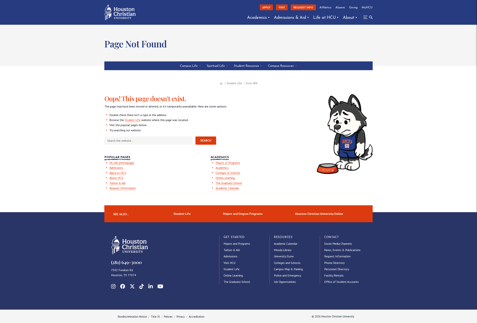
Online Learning (225, 178)
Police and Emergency (287, 275)
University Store (284, 256)
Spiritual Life (216, 66)
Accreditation (196, 316)
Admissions (116, 168)
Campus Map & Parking (288, 269)
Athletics (325, 7)
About (348, 18)
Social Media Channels (338, 243)
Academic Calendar (227, 188)
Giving (353, 7)
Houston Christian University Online (319, 214)
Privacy (181, 316)
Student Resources (246, 66)
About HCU (116, 178)
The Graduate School (229, 183)
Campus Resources (281, 66)
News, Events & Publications (342, 250)
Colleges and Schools (287, 263)
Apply (266, 8)
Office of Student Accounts (341, 282)
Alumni (340, 7)
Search (205, 140)
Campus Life (189, 66)
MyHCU (367, 7)
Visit (282, 8)
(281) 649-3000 (126, 262)
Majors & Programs (228, 163)
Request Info (303, 8)
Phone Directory (334, 263)
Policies (168, 316)
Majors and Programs (237, 243)
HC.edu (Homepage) (121, 163)
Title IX (155, 316)
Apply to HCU (117, 173)
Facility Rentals (334, 275)
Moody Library (282, 250)
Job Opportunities (285, 282)
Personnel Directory (336, 269)
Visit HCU (229, 263)
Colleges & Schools (228, 173)
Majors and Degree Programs (243, 214)
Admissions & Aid (290, 18)
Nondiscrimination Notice (132, 316)
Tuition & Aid (117, 183)
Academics (257, 18)
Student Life (234, 83)
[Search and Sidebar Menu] (367, 17)
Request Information (122, 188)
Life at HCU (324, 18)
